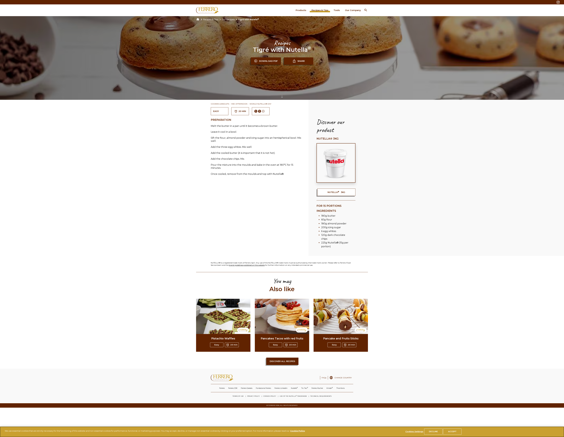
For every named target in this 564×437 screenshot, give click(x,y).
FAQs (324, 378)
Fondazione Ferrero (263, 388)
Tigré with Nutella (248, 19)
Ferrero (222, 388)
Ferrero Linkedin (281, 388)
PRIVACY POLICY (253, 396)
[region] (282, 432)
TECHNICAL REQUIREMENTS (320, 396)
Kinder (330, 388)
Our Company (353, 10)
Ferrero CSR (232, 388)
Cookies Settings (414, 431)
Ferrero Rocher (317, 388)
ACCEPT (452, 431)
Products (301, 10)
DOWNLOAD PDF (268, 61)
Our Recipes (228, 19)
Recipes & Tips (320, 10)
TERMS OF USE (238, 396)
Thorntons (340, 388)
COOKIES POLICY (269, 396)
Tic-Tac (304, 388)
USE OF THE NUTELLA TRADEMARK (293, 396)
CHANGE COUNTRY (343, 378)
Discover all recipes (282, 361)
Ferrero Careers (246, 388)
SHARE (301, 61)
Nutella (294, 388)
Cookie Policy (297, 431)
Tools (337, 10)
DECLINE (433, 431)
